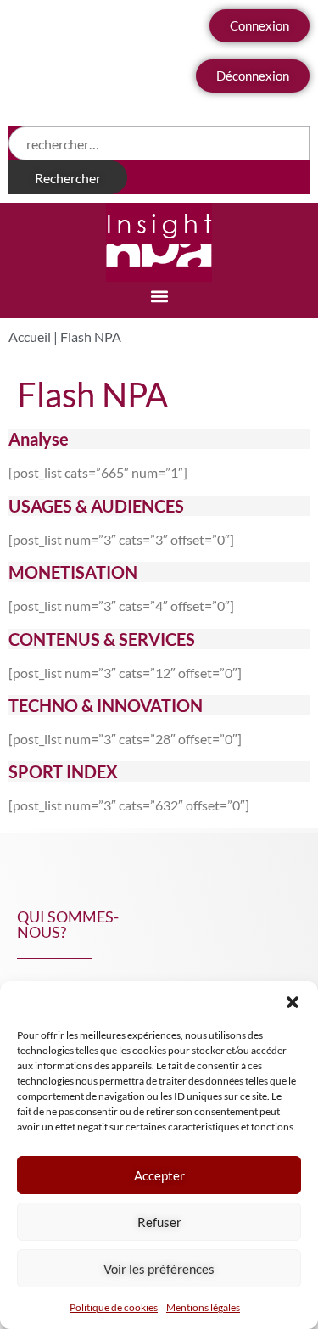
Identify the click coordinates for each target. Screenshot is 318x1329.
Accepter (159, 1175)
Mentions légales (203, 1307)
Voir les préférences (159, 1268)
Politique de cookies (114, 1307)
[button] (292, 1002)
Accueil (29, 336)
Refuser (159, 1222)
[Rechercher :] (159, 143)
